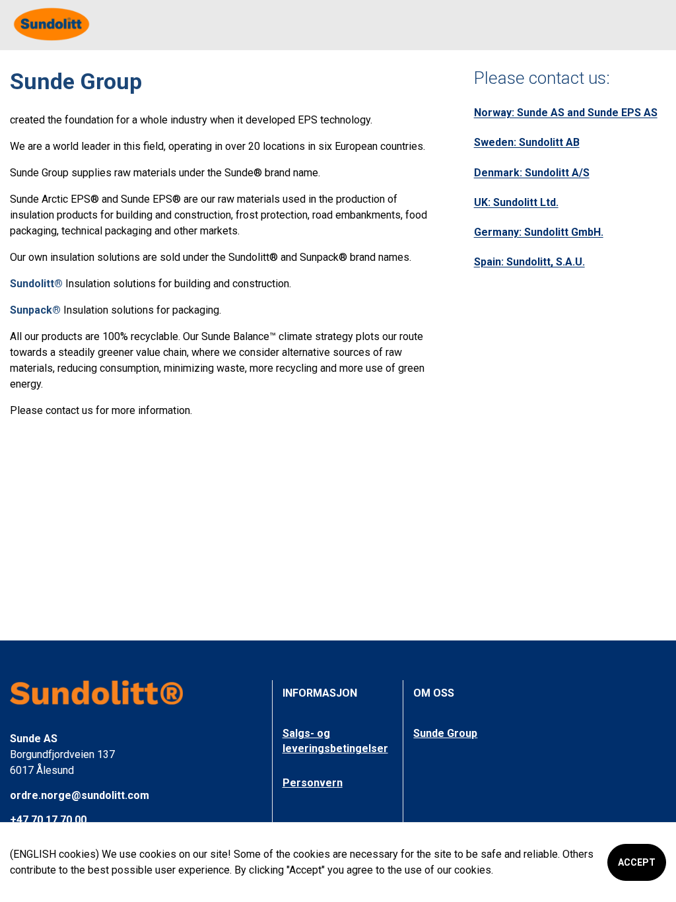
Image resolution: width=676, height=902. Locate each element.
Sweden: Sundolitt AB (527, 142)
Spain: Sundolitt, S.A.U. (529, 262)
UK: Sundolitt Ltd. (516, 202)
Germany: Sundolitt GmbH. (538, 232)
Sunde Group (445, 733)
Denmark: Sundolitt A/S (532, 172)
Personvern (313, 783)
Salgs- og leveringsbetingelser (335, 740)
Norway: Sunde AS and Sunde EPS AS (566, 112)
